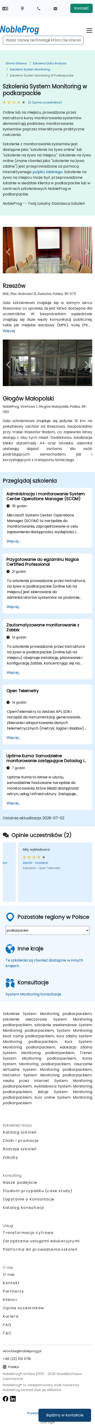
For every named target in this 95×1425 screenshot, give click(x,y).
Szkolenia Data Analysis (49, 63)
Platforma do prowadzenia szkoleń (40, 1249)
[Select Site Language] (5, 8)
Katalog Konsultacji (23, 1207)
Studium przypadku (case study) (38, 1191)
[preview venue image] (9, 252)
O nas (9, 1274)
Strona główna (16, 63)
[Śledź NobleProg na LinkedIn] (13, 1398)
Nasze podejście (20, 1182)
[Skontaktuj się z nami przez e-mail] (55, 8)
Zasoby (10, 1157)
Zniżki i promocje (21, 1140)
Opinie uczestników (23, 1308)
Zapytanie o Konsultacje (29, 1199)
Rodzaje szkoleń (20, 1149)
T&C (7, 1333)
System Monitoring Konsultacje (33, 994)
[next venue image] (85, 252)
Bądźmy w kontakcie (64, 1415)
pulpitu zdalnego (47, 172)
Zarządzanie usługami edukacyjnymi (41, 1241)
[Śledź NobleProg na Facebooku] (5, 1398)
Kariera (10, 1316)
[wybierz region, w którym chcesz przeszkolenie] (22, 8)
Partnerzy (13, 1291)
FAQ (7, 1324)
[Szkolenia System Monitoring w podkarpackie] (24, 29)
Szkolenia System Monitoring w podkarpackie (41, 75)
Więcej (9, 331)
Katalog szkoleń (20, 1132)
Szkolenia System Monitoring (30, 69)
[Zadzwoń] (39, 8)
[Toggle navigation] (89, 30)
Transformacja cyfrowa (28, 1232)
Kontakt (81, 8)
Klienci (10, 1299)
